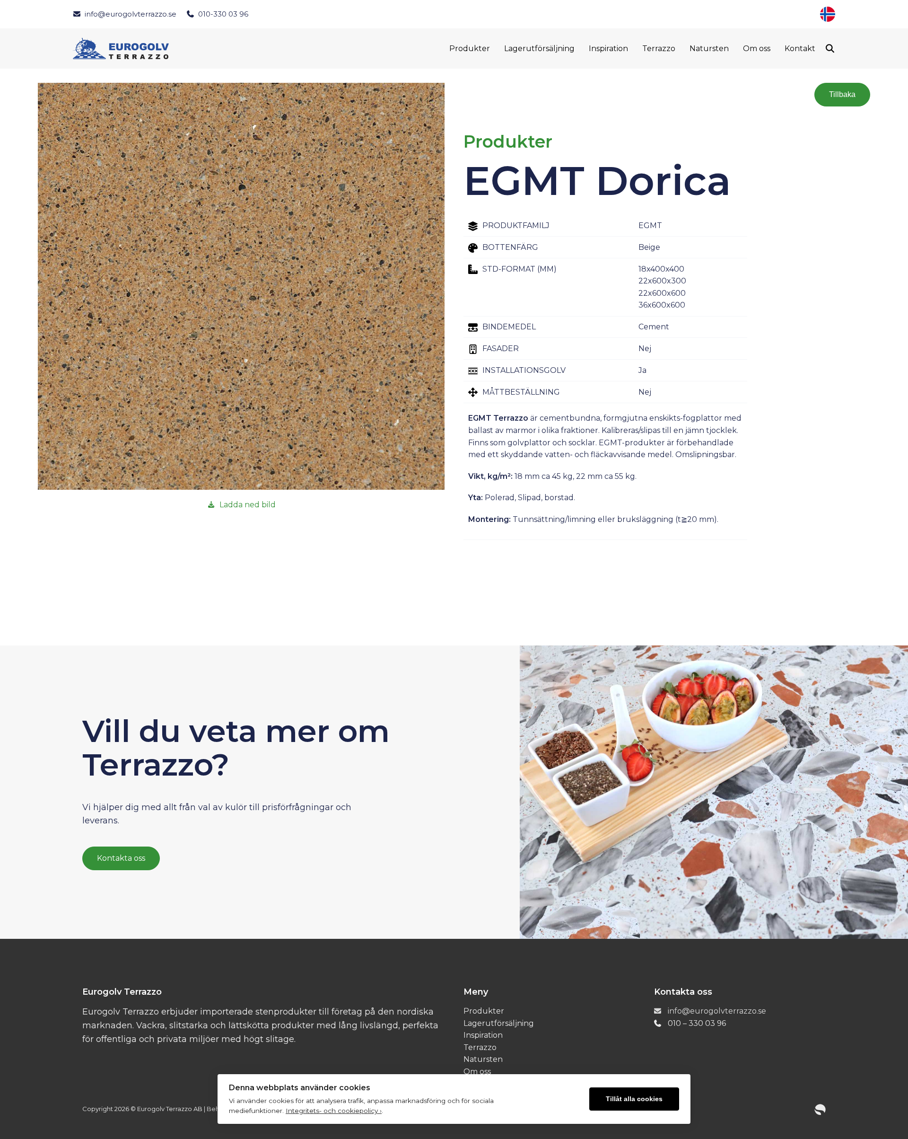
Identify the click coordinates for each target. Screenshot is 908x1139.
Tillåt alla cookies (634, 1099)
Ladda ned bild (247, 504)
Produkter (469, 48)
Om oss (756, 48)
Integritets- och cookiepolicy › (334, 1110)
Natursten (709, 48)
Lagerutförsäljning (539, 48)
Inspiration (608, 48)
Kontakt (800, 48)
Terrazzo (658, 48)
